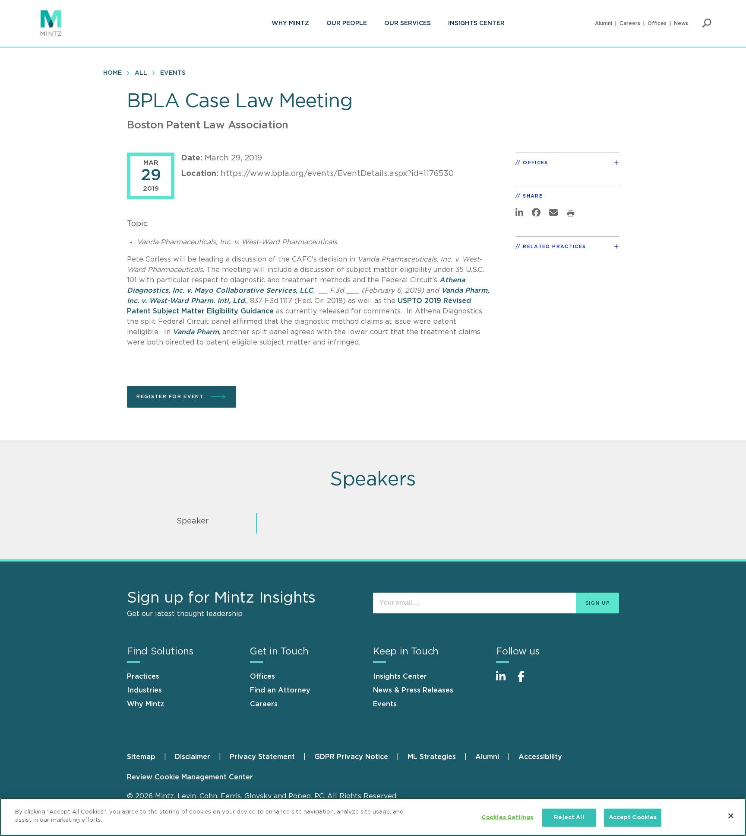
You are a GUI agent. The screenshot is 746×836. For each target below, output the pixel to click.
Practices (143, 676)
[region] (373, 817)
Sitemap (141, 756)
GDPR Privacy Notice (351, 756)
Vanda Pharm (196, 332)
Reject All (569, 817)
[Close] (730, 815)
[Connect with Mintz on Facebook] (526, 681)
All (141, 73)
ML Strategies (432, 756)
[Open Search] (707, 23)
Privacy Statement (262, 756)
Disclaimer (192, 756)
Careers (630, 23)
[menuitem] (290, 23)
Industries (144, 690)
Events (173, 73)
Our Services (407, 23)
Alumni (603, 23)
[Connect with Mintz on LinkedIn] (504, 681)
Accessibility (540, 756)
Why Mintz (290, 23)
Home (112, 73)
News (681, 23)
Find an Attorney (280, 690)
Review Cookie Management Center (190, 777)
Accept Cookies (633, 817)
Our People (346, 23)
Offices (657, 23)
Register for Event (170, 396)
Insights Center (476, 23)
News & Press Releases (413, 690)
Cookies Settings (507, 817)
